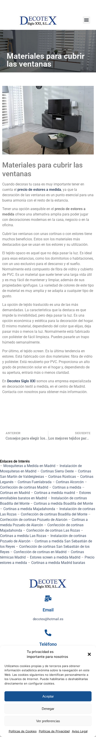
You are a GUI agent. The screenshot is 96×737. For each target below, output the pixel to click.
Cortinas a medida (66, 487)
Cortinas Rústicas (62, 476)
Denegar (48, 709)
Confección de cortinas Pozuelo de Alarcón (33, 519)
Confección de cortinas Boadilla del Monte (54, 514)
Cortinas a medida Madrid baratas (58, 563)
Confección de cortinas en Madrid (40, 552)
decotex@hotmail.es (48, 619)
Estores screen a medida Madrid (55, 557)
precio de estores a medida (39, 189)
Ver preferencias (48, 721)
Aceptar (48, 696)
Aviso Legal (80, 731)
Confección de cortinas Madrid (24, 487)
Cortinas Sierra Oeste (57, 471)
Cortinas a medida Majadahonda (29, 509)
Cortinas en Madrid (15, 493)
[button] (89, 654)
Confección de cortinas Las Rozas (53, 530)
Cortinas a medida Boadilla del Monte (63, 503)
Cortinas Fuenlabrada (35, 482)
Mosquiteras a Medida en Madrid (29, 466)
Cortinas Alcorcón (70, 482)
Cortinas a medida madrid (54, 493)
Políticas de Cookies (23, 731)
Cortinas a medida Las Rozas (23, 536)
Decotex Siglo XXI (21, 381)
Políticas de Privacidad (54, 731)
